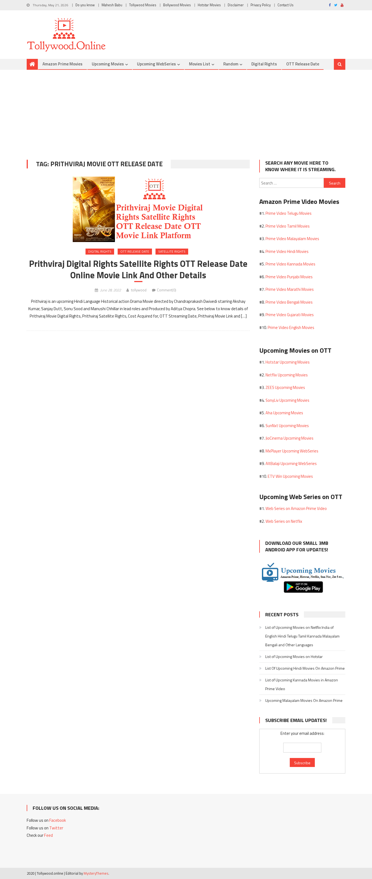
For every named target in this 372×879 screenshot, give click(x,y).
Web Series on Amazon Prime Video (296, 508)
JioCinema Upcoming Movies (289, 438)
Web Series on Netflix (284, 521)
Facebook (57, 820)
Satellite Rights (171, 251)
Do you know (85, 5)
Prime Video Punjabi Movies (289, 277)
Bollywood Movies (177, 5)
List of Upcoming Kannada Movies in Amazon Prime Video (301, 684)
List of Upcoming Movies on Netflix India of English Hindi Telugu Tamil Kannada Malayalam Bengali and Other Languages (302, 636)
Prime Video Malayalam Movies (292, 238)
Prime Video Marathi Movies (290, 289)
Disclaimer (236, 5)
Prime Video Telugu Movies (289, 213)
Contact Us (286, 5)
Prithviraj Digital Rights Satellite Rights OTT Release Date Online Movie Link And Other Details (138, 269)
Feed (48, 835)
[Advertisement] (186, 111)
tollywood (139, 290)
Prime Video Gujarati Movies (290, 315)
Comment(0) (166, 290)
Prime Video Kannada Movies (290, 264)
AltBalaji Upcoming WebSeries (291, 463)
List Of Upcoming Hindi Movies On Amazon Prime (305, 668)
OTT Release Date (302, 64)
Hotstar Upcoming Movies (288, 362)
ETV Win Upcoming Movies (290, 476)
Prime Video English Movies (291, 327)
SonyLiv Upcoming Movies (287, 400)
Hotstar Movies (209, 5)
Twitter (56, 828)
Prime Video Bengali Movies (289, 302)
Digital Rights (264, 64)
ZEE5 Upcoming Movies (285, 387)
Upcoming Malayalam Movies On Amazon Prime (304, 700)
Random (230, 64)
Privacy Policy (261, 5)
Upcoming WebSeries (156, 64)
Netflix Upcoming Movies (287, 375)
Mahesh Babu (112, 5)
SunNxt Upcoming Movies (287, 425)
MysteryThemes (96, 873)
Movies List (199, 64)
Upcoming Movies (108, 64)
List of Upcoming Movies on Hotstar (294, 656)
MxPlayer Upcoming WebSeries (292, 451)
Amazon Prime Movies (62, 64)
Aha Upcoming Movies (284, 413)
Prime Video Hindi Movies (287, 251)
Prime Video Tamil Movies (288, 226)
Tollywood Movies (142, 5)
